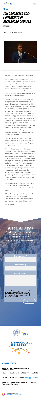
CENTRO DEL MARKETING (15, 394)
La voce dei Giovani (10, 32)
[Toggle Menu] (34, 4)
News (6, 9)
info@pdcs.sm (31, 378)
